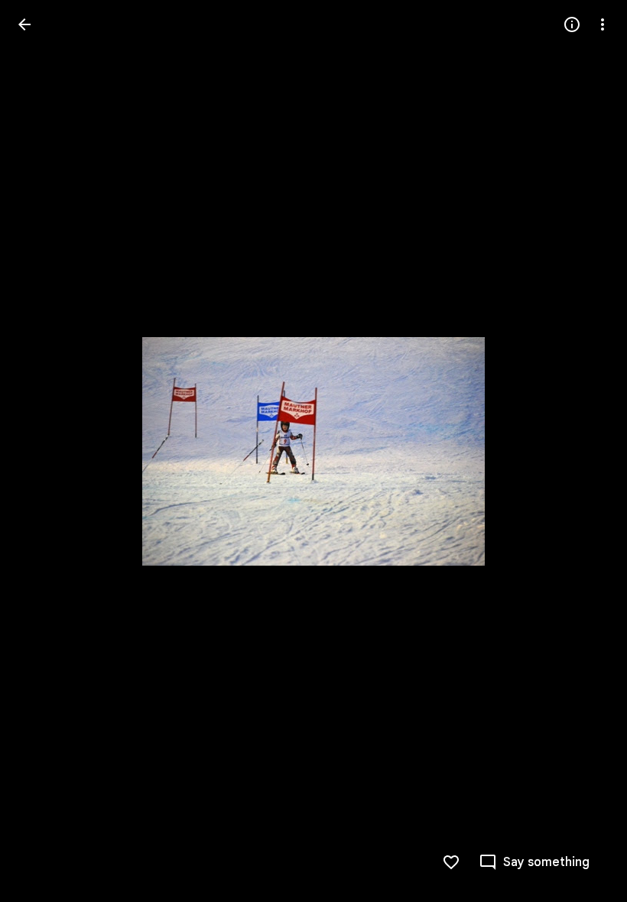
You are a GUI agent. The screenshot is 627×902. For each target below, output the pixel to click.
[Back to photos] (24, 24)
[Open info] (572, 24)
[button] (42, 451)
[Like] (451, 862)
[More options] (602, 24)
